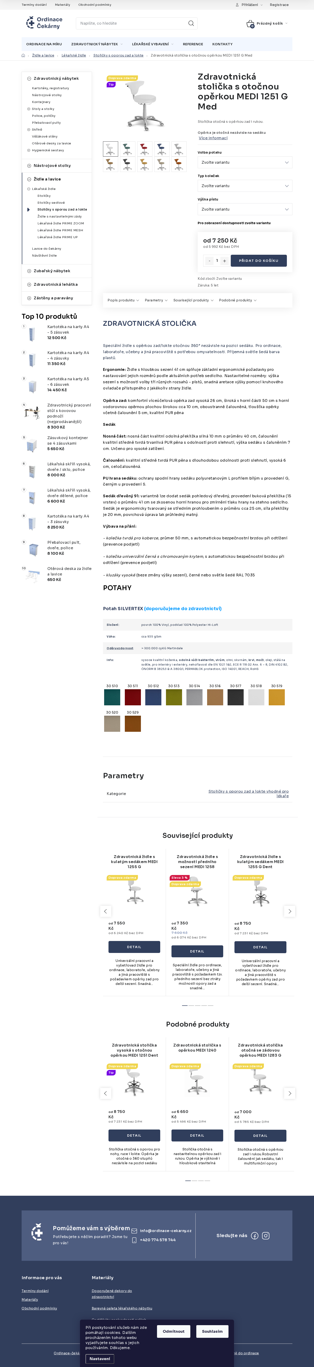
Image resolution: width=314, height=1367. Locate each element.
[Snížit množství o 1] (209, 261)
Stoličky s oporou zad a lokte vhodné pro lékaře (248, 793)
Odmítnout (174, 1331)
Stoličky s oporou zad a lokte (62, 210)
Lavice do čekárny (46, 249)
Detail (134, 947)
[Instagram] (265, 1235)
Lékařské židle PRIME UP (57, 237)
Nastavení (100, 1358)
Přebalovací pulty (46, 123)
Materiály (62, 5)
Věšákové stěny (44, 136)
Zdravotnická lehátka (56, 284)
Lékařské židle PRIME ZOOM (60, 223)
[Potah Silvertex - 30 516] (215, 696)
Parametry (154, 300)
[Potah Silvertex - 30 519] (277, 696)
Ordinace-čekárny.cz (71, 1353)
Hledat (191, 23)
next (289, 911)
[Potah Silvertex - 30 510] (112, 696)
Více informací (213, 138)
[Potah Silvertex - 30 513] (174, 696)
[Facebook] (254, 1235)
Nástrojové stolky (47, 95)
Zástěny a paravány (53, 298)
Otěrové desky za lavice (51, 143)
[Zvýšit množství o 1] (224, 261)
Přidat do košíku (259, 261)
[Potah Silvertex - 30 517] (236, 696)
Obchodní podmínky (94, 5)
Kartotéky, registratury (50, 88)
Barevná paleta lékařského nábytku (122, 1308)
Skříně (37, 130)
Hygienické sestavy (48, 150)
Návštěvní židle (44, 255)
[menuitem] (44, 44)
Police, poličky (44, 116)
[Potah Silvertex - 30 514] (194, 696)
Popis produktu (121, 300)
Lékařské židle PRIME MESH (60, 230)
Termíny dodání (34, 5)
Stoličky (44, 196)
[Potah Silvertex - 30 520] (112, 723)
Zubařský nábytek (52, 271)
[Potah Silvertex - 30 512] (153, 696)
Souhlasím (212, 1331)
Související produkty (191, 300)
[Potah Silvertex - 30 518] (256, 696)
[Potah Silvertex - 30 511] (133, 696)
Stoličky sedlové (51, 203)
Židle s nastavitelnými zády (59, 216)
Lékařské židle (44, 189)
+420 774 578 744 (158, 1239)
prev (105, 911)
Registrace (279, 5)
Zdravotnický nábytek (56, 78)
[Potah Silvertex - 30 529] (133, 723)
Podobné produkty (235, 300)
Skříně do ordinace (242, 1353)
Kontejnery (41, 102)
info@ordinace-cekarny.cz (165, 1230)
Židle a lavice (47, 179)
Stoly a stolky (43, 109)
